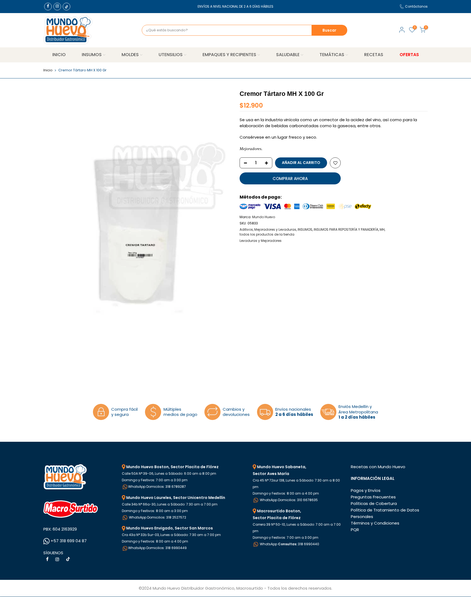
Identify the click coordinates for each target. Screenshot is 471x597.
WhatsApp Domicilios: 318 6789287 (157, 486)
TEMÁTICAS (331, 54)
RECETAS (373, 54)
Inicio (48, 70)
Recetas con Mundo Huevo (378, 467)
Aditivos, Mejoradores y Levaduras (268, 229)
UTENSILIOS (171, 54)
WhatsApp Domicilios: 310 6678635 (288, 500)
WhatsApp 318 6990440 (289, 544)
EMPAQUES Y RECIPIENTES (229, 54)
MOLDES (130, 54)
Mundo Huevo (263, 217)
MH (382, 229)
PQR (355, 529)
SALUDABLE (288, 54)
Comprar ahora (290, 178)
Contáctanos (416, 6)
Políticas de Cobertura (374, 503)
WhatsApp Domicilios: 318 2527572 (157, 517)
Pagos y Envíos (366, 490)
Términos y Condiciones (375, 523)
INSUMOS (92, 54)
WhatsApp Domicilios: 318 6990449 (157, 548)
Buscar (329, 30)
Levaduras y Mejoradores (261, 240)
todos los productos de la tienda (267, 234)
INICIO (59, 54)
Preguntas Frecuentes (373, 497)
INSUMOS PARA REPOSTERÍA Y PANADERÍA (346, 229)
